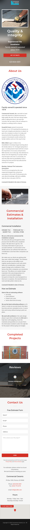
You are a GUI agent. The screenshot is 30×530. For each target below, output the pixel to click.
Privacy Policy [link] (9, 461)
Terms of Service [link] (17, 461)
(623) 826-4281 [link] (17, 484)
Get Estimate (15, 55)
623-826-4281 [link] (15, 62)
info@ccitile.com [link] (17, 490)
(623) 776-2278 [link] (16, 486)
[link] (15, 1)
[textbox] (15, 415)
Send (15, 455)
